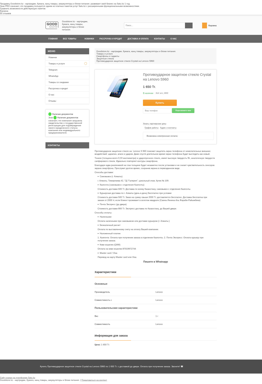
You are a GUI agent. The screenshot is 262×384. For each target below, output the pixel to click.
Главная (52, 39)
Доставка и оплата (138, 39)
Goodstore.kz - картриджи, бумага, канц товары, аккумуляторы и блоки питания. (136, 51)
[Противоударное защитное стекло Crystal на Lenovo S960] (117, 86)
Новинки (89, 39)
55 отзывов (5, 13)
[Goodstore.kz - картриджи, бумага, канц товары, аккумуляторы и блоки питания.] (51, 31)
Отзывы (52, 101)
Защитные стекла (105, 58)
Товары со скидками (59, 82)
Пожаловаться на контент (94, 380)
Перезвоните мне (183, 110)
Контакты (159, 39)
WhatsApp (53, 76)
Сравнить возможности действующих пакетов (22, 8)
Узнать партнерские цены (154, 124)
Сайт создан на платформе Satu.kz (17, 377)
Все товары (69, 39)
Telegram (53, 70)
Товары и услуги (104, 53)
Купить (160, 102)
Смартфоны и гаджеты (107, 56)
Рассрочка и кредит (110, 39)
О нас (173, 39)
